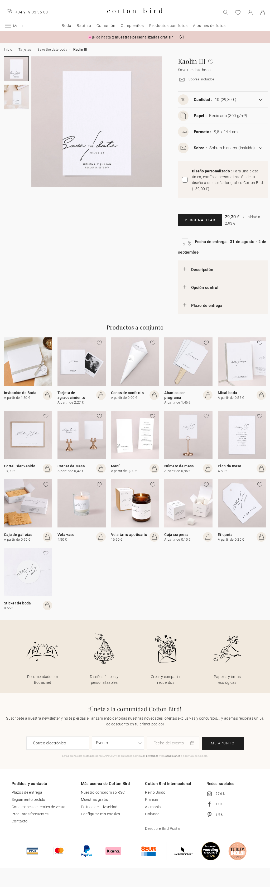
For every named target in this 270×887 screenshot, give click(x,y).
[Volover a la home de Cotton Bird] (134, 17)
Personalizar (200, 220)
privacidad (152, 755)
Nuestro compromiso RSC (103, 792)
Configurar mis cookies (100, 814)
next (34, 125)
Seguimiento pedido (28, 799)
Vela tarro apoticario (129, 534)
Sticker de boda (17, 603)
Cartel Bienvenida (19, 466)
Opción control (204, 287)
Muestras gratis (94, 799)
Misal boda (227, 393)
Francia (151, 799)
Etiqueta (225, 534)
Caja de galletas (18, 534)
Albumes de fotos (209, 25)
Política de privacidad (99, 807)
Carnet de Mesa (71, 466)
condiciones (172, 755)
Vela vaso (66, 534)
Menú (116, 466)
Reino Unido (155, 792)
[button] (182, 37)
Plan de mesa (230, 466)
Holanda (152, 814)
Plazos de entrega (27, 792)
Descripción (202, 269)
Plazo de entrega (207, 305)
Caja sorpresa (176, 534)
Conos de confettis (127, 393)
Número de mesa (179, 466)
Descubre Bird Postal (163, 828)
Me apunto (223, 743)
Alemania (153, 807)
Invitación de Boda (20, 393)
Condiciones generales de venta (38, 807)
